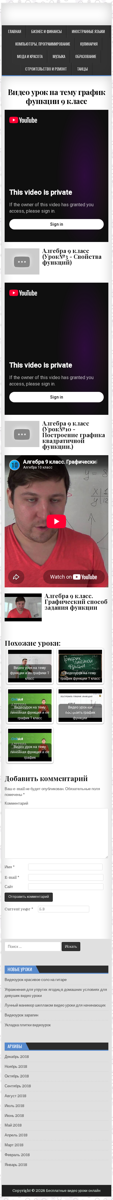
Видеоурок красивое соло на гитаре (36, 979)
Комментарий (16, 803)
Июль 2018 (14, 1106)
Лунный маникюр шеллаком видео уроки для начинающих (55, 1005)
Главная (14, 31)
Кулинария (89, 44)
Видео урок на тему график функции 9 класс (56, 96)
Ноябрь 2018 (16, 1066)
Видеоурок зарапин (21, 1015)
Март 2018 (14, 1145)
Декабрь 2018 (17, 1056)
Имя (10, 867)
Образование (85, 56)
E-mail (12, 877)
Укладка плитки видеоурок (28, 1025)
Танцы (82, 69)
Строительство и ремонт (46, 69)
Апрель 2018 (16, 1135)
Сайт (9, 887)
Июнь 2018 (14, 1115)
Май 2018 (13, 1125)
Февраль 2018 (17, 1155)
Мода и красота (30, 56)
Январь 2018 (16, 1165)
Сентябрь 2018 (18, 1086)
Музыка (59, 56)
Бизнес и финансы (46, 31)
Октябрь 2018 (17, 1076)
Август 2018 (15, 1096)
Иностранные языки (88, 31)
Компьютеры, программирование (42, 44)
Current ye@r (19, 909)
